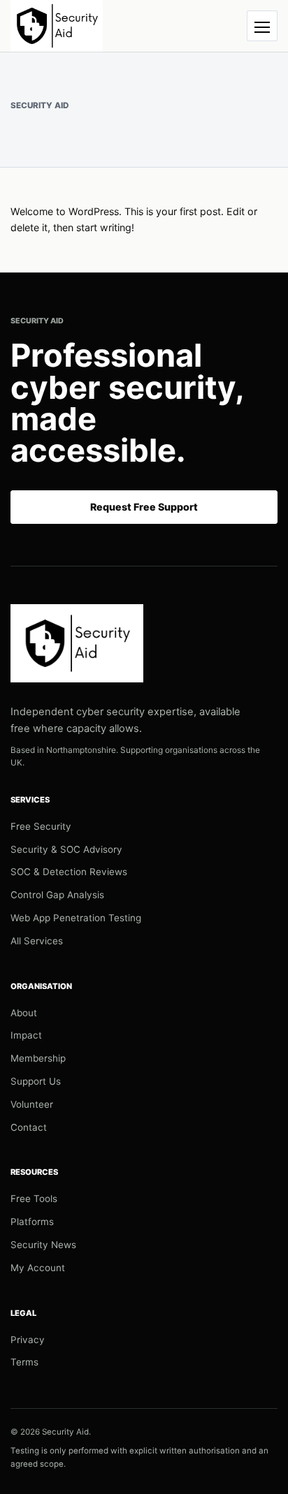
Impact (26, 1035)
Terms (24, 1362)
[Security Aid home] (56, 26)
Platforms (32, 1221)
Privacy (27, 1339)
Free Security (40, 826)
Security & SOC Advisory (66, 849)
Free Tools (33, 1198)
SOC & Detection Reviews (68, 871)
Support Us (35, 1081)
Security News (43, 1244)
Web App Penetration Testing (75, 917)
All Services (36, 940)
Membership (38, 1058)
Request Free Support (144, 507)
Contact (28, 1127)
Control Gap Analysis (57, 894)
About (23, 1012)
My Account (37, 1267)
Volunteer (31, 1104)
